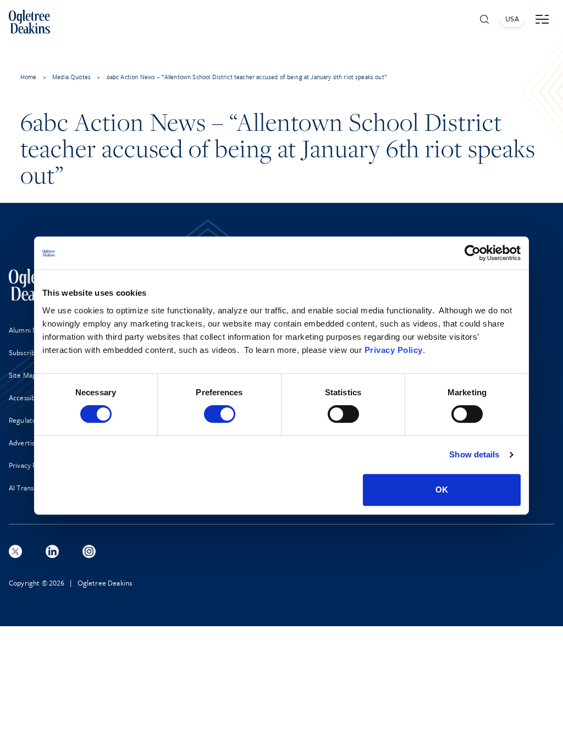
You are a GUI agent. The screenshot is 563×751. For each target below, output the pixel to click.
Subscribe (24, 352)
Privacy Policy (394, 350)
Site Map (22, 374)
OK (441, 489)
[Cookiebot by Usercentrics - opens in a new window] (472, 253)
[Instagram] (89, 551)
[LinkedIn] (52, 551)
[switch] (219, 414)
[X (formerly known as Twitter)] (15, 551)
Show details (474, 454)
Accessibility (28, 397)
